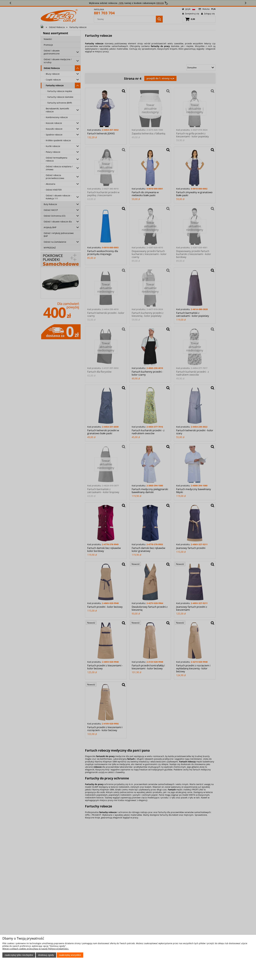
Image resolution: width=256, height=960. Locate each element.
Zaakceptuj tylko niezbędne (19, 955)
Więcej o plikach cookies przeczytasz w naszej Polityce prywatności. (35, 948)
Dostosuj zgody (46, 955)
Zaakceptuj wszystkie (70, 955)
